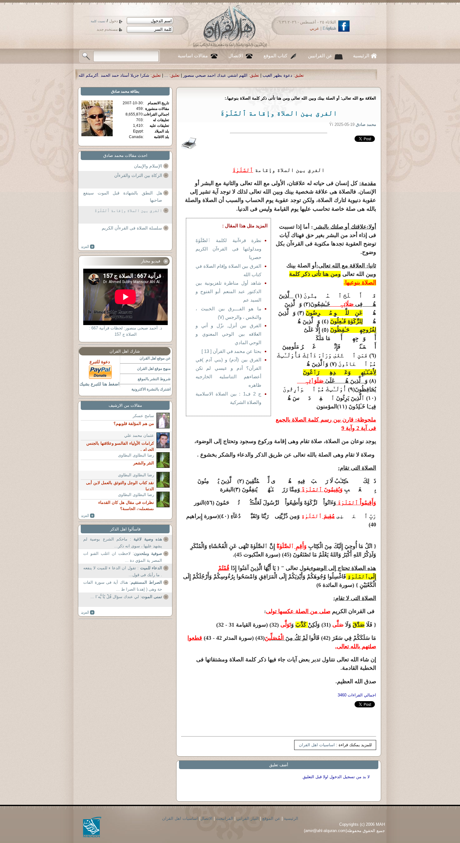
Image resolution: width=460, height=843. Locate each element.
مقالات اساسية (193, 55)
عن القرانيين (320, 55)
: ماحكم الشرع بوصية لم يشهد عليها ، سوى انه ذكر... (122, 542)
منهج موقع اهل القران (154, 368)
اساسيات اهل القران (317, 744)
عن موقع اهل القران (155, 358)
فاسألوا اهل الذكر (125, 529)
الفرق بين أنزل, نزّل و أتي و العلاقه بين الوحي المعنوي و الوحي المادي (228, 334)
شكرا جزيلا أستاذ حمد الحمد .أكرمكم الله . (172, 75)
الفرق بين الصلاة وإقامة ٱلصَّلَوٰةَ (128, 210)
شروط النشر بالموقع (154, 379)
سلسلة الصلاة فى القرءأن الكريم (132, 227)
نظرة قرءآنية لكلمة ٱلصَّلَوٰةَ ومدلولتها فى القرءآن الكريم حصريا (228, 249)
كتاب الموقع (275, 55)
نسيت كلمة (98, 21)
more (88, 247)
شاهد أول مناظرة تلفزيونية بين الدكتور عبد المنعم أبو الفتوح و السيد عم (228, 291)
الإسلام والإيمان (148, 165)
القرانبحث (224, 818)
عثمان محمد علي (139, 435)
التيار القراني (248, 818)
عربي (314, 28)
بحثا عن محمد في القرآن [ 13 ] (231, 351)
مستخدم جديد (107, 29)
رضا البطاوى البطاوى (136, 455)
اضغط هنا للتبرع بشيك (99, 383)
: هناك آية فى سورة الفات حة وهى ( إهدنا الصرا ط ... (122, 586)
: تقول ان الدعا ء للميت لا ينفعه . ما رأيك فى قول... (122, 571)
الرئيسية (361, 55)
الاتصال (235, 55)
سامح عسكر (143, 415)
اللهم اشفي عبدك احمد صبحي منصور (275, 75)
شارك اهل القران (125, 351)
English (329, 28)
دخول (113, 21)
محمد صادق (120, 91)
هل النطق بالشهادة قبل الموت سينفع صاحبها (122, 196)
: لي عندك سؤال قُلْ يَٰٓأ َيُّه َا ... (126, 596)
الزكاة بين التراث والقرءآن (138, 175)
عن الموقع (271, 818)
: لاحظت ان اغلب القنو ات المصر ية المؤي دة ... (122, 557)
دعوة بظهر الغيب (336, 75)
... (225, 75)
